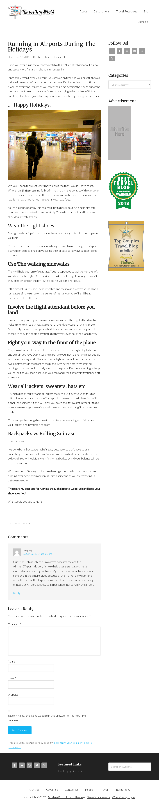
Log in (131, 797)
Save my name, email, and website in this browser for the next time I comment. (47, 718)
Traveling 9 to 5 (33, 12)
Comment (14, 624)
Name (12, 661)
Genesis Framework (98, 797)
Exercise (26, 522)
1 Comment (58, 56)
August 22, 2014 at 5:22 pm (37, 553)
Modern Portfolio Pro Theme (65, 797)
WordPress (119, 797)
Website (13, 694)
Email (12, 678)
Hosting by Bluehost (70, 771)
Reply (16, 593)
